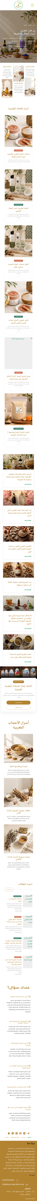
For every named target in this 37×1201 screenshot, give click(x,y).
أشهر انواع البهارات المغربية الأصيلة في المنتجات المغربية (13, 942)
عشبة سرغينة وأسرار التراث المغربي (18, 858)
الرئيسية (29, 1137)
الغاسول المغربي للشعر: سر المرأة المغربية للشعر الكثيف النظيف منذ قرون (19, 549)
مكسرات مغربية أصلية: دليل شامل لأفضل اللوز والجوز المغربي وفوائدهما (13, 962)
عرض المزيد (9, 889)
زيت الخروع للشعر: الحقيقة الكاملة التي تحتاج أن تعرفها (19, 584)
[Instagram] (13, 1133)
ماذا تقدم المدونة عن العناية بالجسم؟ (17, 1087)
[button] (18, 997)
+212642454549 (8, 1180)
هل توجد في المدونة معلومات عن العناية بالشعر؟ (19, 1067)
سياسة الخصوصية (15, 1137)
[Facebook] (20, 1133)
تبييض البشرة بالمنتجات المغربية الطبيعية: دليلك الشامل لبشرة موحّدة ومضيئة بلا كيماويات (18, 477)
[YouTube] (24, 1133)
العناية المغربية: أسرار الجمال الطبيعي (18, 210)
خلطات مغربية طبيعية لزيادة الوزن (18, 812)
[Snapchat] (9, 1133)
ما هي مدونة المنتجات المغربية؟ (19, 996)
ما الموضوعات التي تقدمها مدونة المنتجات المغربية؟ (18, 1022)
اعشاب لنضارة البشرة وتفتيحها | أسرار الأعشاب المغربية (18, 434)
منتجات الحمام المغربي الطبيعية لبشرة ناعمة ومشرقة (18, 155)
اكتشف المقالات (18, 708)
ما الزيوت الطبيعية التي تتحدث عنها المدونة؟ (19, 1108)
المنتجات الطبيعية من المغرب (15, 900)
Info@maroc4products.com (13, 1184)
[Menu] (32, 5)
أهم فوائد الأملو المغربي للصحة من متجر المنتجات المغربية (14, 921)
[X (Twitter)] (16, 1133)
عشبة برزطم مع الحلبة (18, 766)
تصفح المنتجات (18, 703)
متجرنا (7, 1137)
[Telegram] (28, 1133)
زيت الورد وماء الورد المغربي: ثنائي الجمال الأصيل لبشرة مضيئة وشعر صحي (19, 513)
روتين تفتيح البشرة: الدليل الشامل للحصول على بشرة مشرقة (18, 378)
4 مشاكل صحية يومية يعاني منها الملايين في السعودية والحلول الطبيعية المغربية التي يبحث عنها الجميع (20, 619)
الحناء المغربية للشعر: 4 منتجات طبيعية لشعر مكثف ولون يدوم (20, 656)
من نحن (23, 1137)
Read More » (27, 484)
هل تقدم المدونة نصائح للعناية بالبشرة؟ (20, 1044)
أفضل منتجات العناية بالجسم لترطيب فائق (19, 266)
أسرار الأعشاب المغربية (18, 725)
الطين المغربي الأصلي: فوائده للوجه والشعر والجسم (18, 322)
